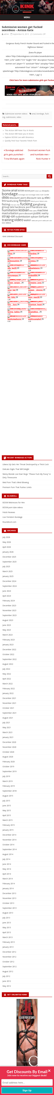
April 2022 (6, 678)
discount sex (34, 197)
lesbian (23, 210)
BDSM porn (30, 190)
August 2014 (7, 854)
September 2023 (9, 615)
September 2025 (9, 561)
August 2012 (7, 971)
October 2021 (8, 708)
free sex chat (15, 205)
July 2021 (6, 722)
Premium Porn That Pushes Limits (17, 487)
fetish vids (43, 201)
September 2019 (9, 771)
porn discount (26, 213)
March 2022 (7, 683)
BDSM (21, 190)
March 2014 (7, 878)
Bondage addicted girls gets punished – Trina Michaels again (14, 154)
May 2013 (6, 927)
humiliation (10, 210)
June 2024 (6, 591)
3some (6, 190)
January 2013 (8, 947)
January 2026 (8, 552)
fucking (26, 203)
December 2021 (9, 698)
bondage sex (23, 195)
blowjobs (45, 191)
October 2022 (8, 654)
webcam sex (47, 220)
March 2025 (7, 571)
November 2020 (9, 747)
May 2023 (6, 630)
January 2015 (8, 830)
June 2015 (6, 805)
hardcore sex (39, 207)
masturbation (10, 213)
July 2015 (6, 800)
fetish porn (35, 201)
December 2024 (9, 581)
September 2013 (9, 908)
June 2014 (6, 864)
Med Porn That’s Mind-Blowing (15, 482)
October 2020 (8, 752)
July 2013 (6, 917)
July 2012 (6, 976)
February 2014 (8, 883)
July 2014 (6, 859)
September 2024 (9, 586)
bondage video (34, 195)
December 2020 (9, 742)
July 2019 (6, 776)
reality (45, 213)
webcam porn (37, 220)
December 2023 (9, 605)
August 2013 (7, 913)
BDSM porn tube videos (12, 507)
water (27, 220)
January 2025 (8, 576)
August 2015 (7, 795)
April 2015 (6, 815)
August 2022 (7, 664)
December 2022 (9, 649)
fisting (6, 204)
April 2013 (6, 932)
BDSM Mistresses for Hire (13, 502)
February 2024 (8, 600)
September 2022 (9, 659)
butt (41, 195)
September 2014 (9, 849)
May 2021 (6, 727)
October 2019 (8, 766)
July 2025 (6, 566)
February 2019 (8, 786)
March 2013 (7, 937)
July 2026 (6, 537)
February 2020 (8, 761)
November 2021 (9, 703)
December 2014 (9, 835)
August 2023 (7, 620)
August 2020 (7, 756)
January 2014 (8, 888)
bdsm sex (38, 191)
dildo (5, 197)
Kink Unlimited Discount (12, 236)
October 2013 (8, 903)
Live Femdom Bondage (12, 517)
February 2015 (8, 825)
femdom (24, 201)
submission (11, 117)
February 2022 (8, 688)
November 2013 (9, 898)
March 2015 (7, 820)
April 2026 (6, 547)
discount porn (18, 197)
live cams (33, 211)
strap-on (8, 216)
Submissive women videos (16, 113)
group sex (8, 207)
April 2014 (6, 874)
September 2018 (9, 791)
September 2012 (9, 966)
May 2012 (6, 986)
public (37, 213)
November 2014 (9, 839)
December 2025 (9, 557)
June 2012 (6, 981)
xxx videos (6, 222)
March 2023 (7, 634)
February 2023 (8, 639)
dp (43, 198)
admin (6, 34)
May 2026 (6, 542)
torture (43, 216)
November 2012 (9, 956)
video (19, 117)
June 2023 (6, 625)
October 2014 (8, 844)
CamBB (46, 195)
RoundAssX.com (9, 522)
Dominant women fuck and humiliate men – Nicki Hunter (39, 154)
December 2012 (9, 952)
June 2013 (6, 922)
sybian (34, 216)
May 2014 (6, 869)
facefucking (12, 200)
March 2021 (7, 732)
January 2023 (8, 644)
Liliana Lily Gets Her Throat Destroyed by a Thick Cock (25, 464)
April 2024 (6, 596)
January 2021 (8, 737)
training (8, 220)
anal (34, 113)
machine (42, 210)
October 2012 (8, 961)
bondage (40, 113)
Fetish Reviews (8, 512)
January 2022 (8, 693)
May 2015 (6, 810)
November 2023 (9, 610)
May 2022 (6, 674)
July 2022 (6, 669)
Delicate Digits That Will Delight (15, 469)
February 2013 (8, 942)
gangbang (39, 204)
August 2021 (7, 717)
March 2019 (7, 781)
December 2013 (9, 893)
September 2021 (9, 713)
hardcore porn (23, 207)
